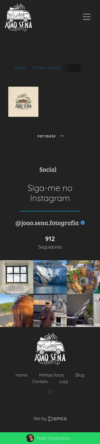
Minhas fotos (51, 375)
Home (22, 375)
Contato (39, 381)
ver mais (46, 135)
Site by (41, 418)
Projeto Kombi (47, 67)
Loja (63, 381)
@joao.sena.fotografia (47, 222)
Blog (79, 375)
